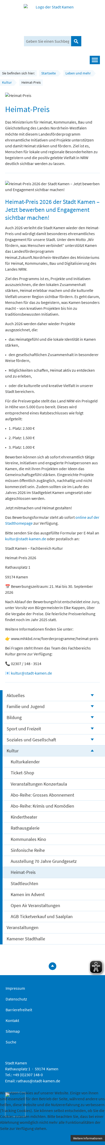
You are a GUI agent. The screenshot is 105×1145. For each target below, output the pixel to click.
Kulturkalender (25, 762)
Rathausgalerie (25, 828)
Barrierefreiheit (19, 1009)
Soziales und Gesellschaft (31, 740)
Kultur (13, 751)
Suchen (76, 41)
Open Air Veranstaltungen (35, 905)
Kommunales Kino (28, 839)
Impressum (15, 988)
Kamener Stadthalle (26, 939)
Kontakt (12, 1020)
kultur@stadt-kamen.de (25, 538)
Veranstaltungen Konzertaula (39, 784)
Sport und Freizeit (24, 729)
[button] (52, 60)
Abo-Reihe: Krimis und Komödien (42, 806)
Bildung (14, 717)
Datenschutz (16, 998)
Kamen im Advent (28, 894)
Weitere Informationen (87, 1138)
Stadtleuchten (24, 883)
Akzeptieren (10, 1137)
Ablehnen (29, 1137)
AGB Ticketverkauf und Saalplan (42, 916)
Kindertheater (24, 817)
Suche (11, 1041)
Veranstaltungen (22, 927)
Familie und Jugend (26, 706)
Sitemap (13, 1031)
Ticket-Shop (22, 773)
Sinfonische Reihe (28, 850)
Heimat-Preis (23, 872)
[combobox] (47, 41)
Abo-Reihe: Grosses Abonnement (42, 795)
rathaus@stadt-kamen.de (38, 1080)
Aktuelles (16, 695)
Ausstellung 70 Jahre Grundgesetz (44, 861)
